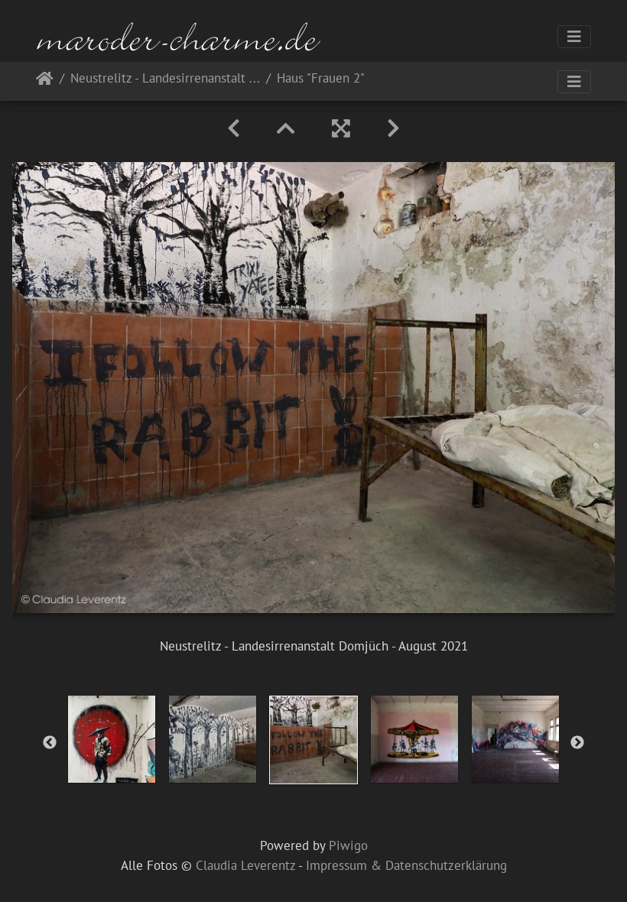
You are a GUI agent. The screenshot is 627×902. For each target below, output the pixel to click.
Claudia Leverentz (245, 865)
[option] (111, 739)
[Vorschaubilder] (286, 128)
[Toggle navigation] (574, 36)
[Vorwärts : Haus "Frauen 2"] (393, 128)
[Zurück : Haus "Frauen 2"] (233, 128)
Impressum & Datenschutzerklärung (406, 865)
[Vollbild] (341, 128)
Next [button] (577, 743)
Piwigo (348, 845)
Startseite (45, 81)
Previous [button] (49, 743)
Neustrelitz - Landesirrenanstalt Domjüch (165, 79)
